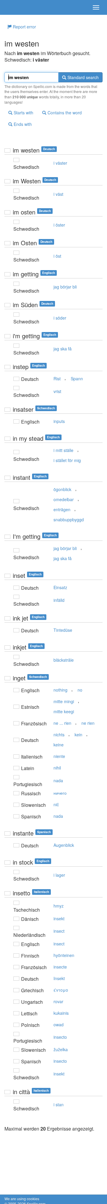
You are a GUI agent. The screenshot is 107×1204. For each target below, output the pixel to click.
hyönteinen (64, 955)
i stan (59, 1104)
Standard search (82, 77)
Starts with (22, 113)
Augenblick (64, 845)
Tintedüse (63, 630)
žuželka (61, 1049)
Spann (77, 378)
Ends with (22, 124)
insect (59, 931)
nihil (57, 768)
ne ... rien (62, 723)
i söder (60, 318)
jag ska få (63, 349)
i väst (58, 194)
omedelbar (64, 499)
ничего (60, 793)
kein (78, 735)
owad (59, 1024)
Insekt (59, 978)
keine (59, 745)
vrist (57, 391)
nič (56, 804)
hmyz (59, 906)
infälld (59, 600)
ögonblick (62, 489)
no (80, 690)
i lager (59, 875)
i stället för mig (67, 460)
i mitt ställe (63, 450)
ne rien (88, 723)
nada (58, 780)
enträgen (62, 509)
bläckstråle (64, 660)
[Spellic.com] (14, 7)
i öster (59, 225)
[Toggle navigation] (96, 7)
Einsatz (60, 587)
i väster (60, 163)
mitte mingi (64, 701)
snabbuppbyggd (69, 519)
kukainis (61, 1013)
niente (59, 756)
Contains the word (64, 113)
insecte (60, 967)
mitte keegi (64, 711)
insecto (60, 1037)
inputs (59, 421)
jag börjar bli (65, 287)
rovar (58, 1001)
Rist (57, 378)
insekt (59, 918)
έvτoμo (61, 990)
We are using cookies (21, 1198)
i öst (57, 256)
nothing (60, 690)
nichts (59, 735)
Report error (24, 27)
